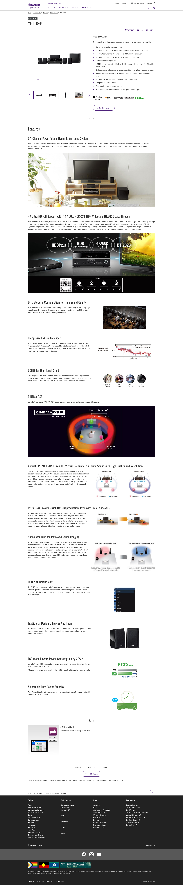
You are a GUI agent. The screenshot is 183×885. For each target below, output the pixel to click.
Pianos (30, 805)
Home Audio (53, 3)
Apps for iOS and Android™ (36, 837)
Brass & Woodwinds (34, 817)
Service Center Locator (100, 812)
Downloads (63, 7)
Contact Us (96, 805)
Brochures (96, 820)
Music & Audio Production (36, 810)
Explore (75, 7)
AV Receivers (54, 13)
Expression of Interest (67, 805)
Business (149, 3)
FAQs (95, 807)
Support (124, 3)
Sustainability (130, 825)
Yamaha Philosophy (132, 815)
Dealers (116, 3)
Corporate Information (132, 805)
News (62, 815)
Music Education (66, 800)
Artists (63, 827)
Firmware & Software (99, 825)
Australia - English (139, 3)
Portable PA (31, 827)
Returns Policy (97, 817)
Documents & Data (99, 827)
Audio (29, 13)
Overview (129, 29)
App (90, 118)
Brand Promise (130, 810)
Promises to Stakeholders (134, 817)
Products (51, 7)
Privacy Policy (50, 881)
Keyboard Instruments (35, 807)
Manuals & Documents (100, 822)
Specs (140, 29)
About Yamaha (130, 800)
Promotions (86, 7)
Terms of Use (40, 881)
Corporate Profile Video (133, 807)
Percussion (31, 822)
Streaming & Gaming (34, 832)
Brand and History (131, 820)
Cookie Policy (60, 881)
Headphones (32, 825)
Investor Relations (131, 822)
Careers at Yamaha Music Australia (137, 812)
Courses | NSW (65, 810)
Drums (30, 815)
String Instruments (33, 820)
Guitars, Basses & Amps (35, 812)
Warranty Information (99, 815)
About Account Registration (101, 810)
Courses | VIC (65, 807)
